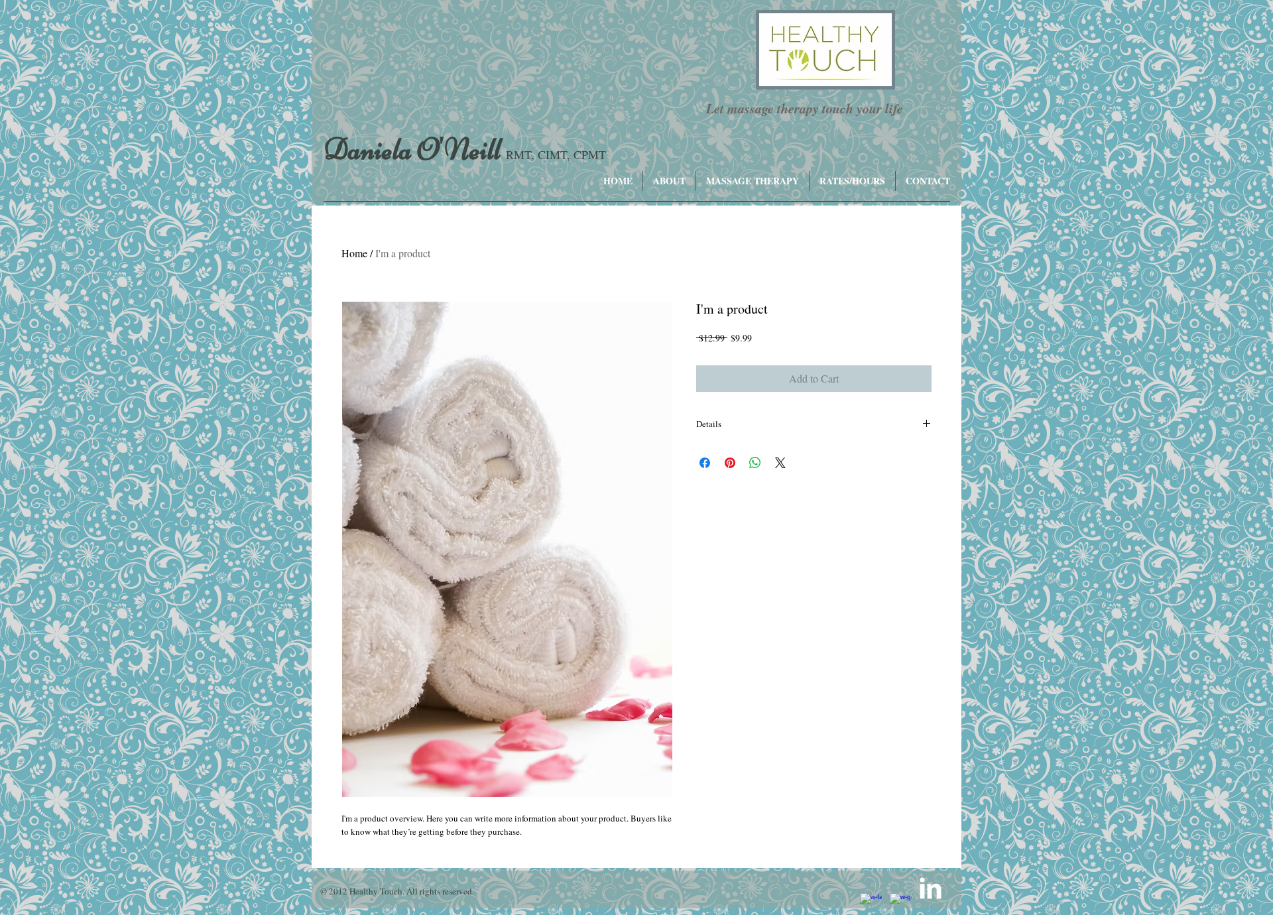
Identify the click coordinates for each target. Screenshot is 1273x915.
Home (354, 253)
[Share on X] (780, 463)
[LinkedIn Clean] (930, 888)
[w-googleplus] (901, 904)
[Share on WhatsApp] (755, 463)
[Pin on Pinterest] (730, 463)
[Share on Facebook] (705, 463)
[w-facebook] (871, 904)
